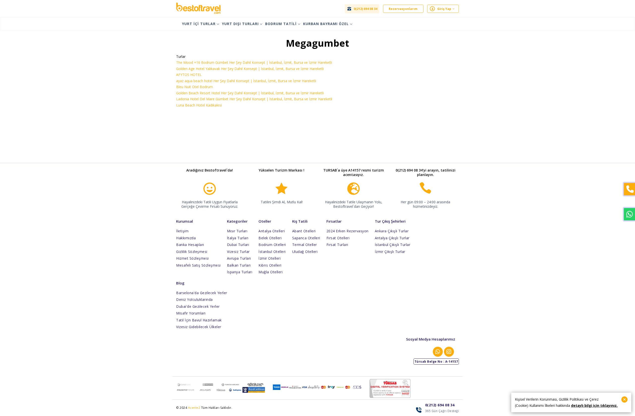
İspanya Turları (240, 272)
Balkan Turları (239, 265)
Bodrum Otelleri (272, 244)
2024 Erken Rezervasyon (347, 231)
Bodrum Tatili (281, 23)
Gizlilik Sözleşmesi (191, 251)
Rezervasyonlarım (403, 9)
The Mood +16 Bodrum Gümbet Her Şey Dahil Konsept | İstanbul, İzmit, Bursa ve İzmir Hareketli (254, 62)
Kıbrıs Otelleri (270, 265)
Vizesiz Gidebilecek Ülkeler (198, 326)
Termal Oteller (304, 244)
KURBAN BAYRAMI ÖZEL (326, 23)
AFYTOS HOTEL (189, 74)
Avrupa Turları (239, 258)
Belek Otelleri (270, 238)
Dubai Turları (238, 244)
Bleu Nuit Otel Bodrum (194, 86)
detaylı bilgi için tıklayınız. (594, 405)
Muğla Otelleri (270, 272)
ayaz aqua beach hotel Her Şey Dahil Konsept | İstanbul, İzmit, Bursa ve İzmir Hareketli (246, 80)
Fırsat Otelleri (338, 238)
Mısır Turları (237, 231)
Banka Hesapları (190, 244)
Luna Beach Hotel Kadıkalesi (199, 105)
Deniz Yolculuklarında (194, 299)
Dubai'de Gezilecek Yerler (198, 306)
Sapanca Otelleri (306, 238)
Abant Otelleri (304, 231)
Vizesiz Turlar (238, 251)
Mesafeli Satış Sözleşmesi (198, 265)
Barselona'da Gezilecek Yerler (201, 292)
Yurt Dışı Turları (240, 23)
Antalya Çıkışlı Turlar (392, 238)
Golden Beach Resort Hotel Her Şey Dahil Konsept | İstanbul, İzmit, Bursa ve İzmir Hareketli (250, 93)
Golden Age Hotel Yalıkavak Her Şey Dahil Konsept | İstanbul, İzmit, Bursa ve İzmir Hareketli (250, 68)
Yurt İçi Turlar (199, 23)
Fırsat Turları (337, 244)
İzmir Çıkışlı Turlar (390, 251)
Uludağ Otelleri (305, 251)
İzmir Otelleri (269, 258)
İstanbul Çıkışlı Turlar (393, 244)
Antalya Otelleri (271, 231)
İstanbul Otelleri (272, 251)
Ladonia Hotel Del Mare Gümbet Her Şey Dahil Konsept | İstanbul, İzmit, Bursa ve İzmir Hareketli (254, 99)
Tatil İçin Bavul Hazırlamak (199, 320)
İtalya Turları (238, 238)
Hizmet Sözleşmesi (192, 258)
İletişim (182, 231)
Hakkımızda (186, 238)
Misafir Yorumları (191, 313)
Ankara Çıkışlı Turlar (392, 231)
